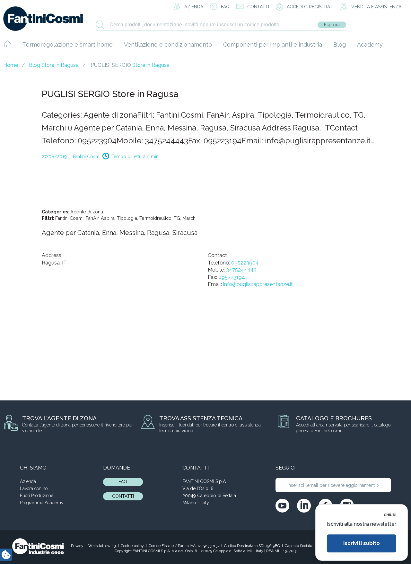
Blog (339, 44)
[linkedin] (304, 506)
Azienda (28, 481)
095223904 (245, 263)
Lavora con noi (34, 488)
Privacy (77, 545)
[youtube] (282, 506)
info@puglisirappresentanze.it (258, 284)
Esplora (332, 24)
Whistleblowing (102, 545)
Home (10, 65)
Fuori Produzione (36, 495)
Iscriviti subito (361, 543)
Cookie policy (132, 545)
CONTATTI (123, 496)
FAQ (122, 481)
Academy (370, 44)
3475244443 (241, 270)
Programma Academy (42, 502)
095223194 (231, 277)
